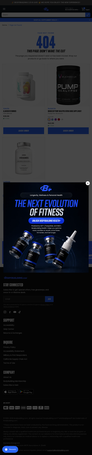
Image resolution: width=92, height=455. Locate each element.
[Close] (88, 183)
